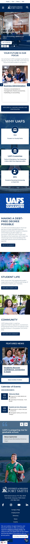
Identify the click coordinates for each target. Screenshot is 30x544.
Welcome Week (14, 394)
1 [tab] (12, 46)
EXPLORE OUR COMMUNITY (10, 334)
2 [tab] (14, 46)
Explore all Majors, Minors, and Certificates (15, 108)
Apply (7, 1)
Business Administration (15, 86)
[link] (15, 84)
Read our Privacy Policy (15, 529)
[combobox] (3, 542)
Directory (15, 515)
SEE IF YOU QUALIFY (8, 245)
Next (8, 46)
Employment (15, 512)
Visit (23, 1)
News (18, 1)
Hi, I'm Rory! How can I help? (20, 536)
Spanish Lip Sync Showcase (18, 407)
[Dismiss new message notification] (28, 535)
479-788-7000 (15, 500)
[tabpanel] (15, 31)
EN (4, 542)
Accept (7, 540)
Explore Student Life (9, 288)
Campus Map (15, 510)
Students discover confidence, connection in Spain (14, 370)
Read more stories (15, 380)
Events (15, 522)
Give (13, 1)
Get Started (6, 42)
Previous (2, 46)
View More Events (7, 390)
